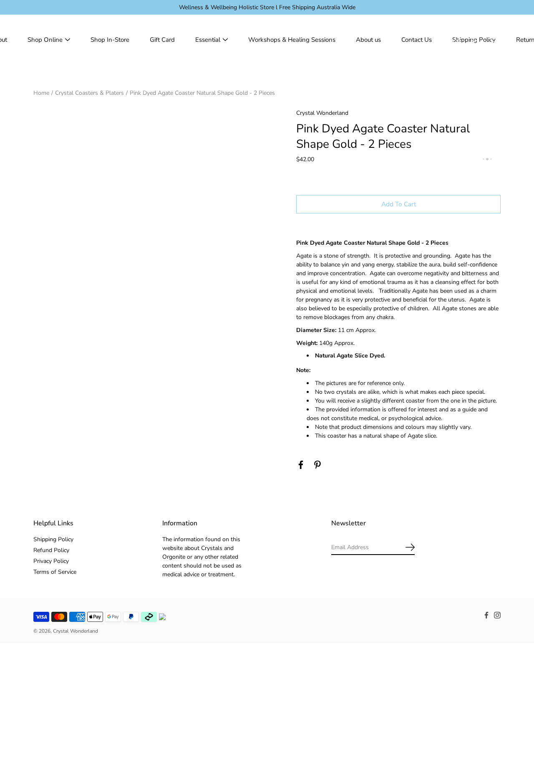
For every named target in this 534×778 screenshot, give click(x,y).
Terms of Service (54, 572)
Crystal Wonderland (75, 631)
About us (368, 39)
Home (41, 93)
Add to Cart (398, 204)
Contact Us (416, 39)
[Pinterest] (317, 465)
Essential (207, 39)
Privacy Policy (51, 561)
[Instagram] (497, 615)
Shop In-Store (110, 39)
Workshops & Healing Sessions (291, 39)
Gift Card (162, 39)
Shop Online (45, 39)
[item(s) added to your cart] (494, 39)
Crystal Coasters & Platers (89, 93)
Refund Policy (51, 550)
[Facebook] (301, 465)
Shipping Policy (53, 539)
